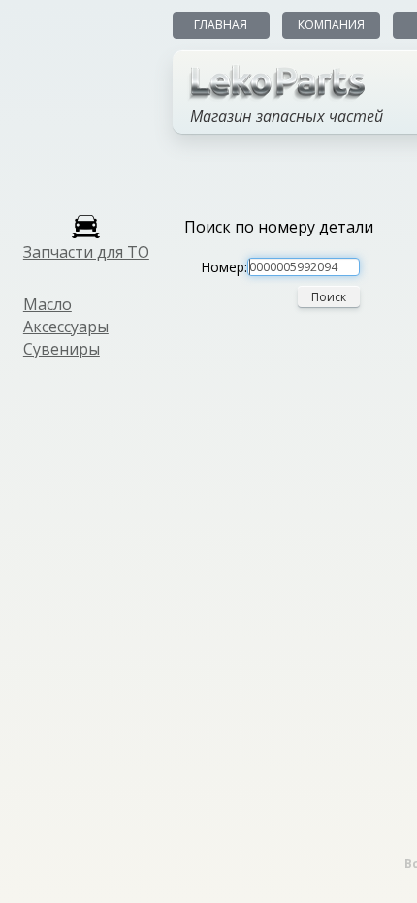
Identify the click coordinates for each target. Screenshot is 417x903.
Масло (47, 304)
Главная (220, 24)
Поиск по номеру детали (278, 226)
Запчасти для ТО (86, 252)
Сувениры (61, 348)
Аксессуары (66, 326)
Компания (331, 24)
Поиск (328, 297)
